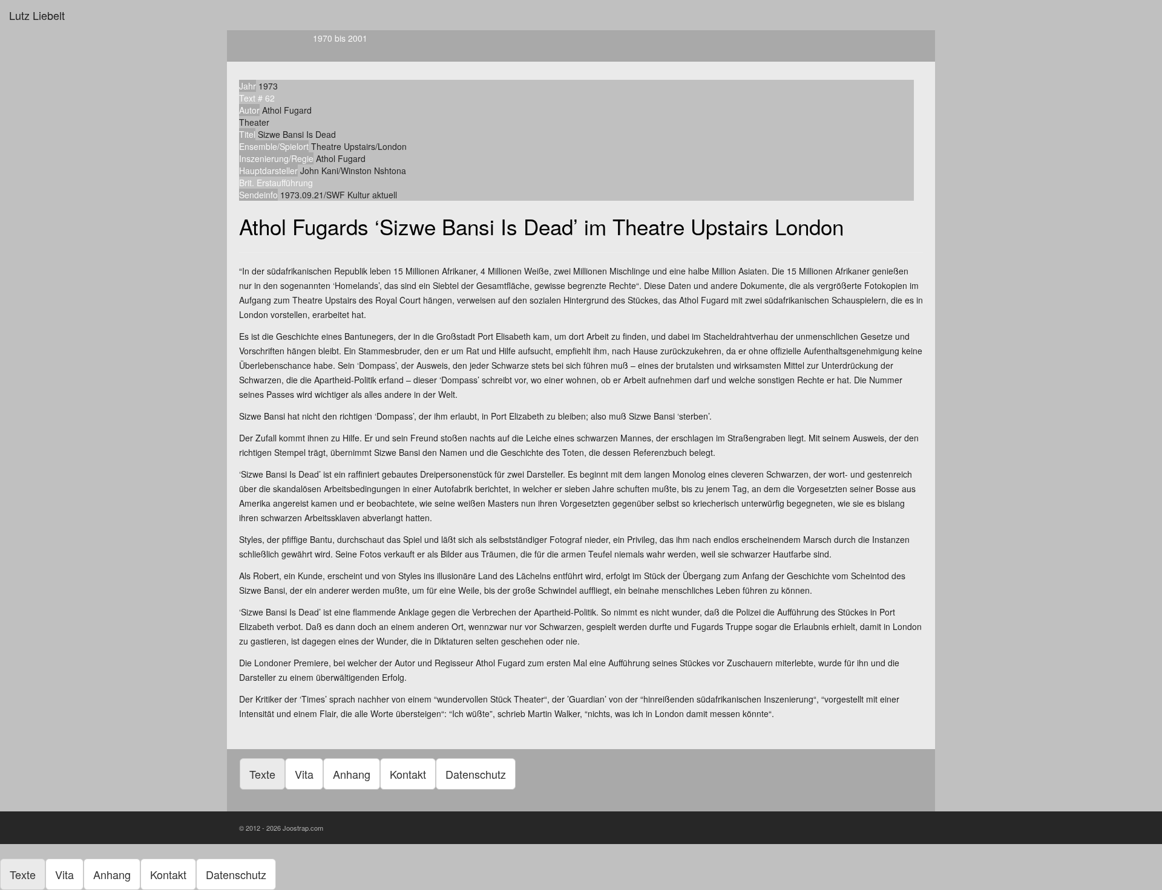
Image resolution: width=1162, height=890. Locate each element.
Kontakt (408, 774)
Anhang (351, 774)
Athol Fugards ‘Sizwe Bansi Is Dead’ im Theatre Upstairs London (541, 226)
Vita (304, 774)
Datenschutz (475, 774)
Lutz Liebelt (37, 15)
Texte (262, 774)
